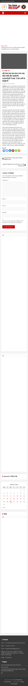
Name (4, 199)
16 (24, 496)
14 (17, 496)
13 (14, 496)
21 (17, 499)
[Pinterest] (13, 150)
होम (2, 673)
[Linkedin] (10, 150)
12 (10, 496)
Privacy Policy (4, 667)
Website (4, 212)
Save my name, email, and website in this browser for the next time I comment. (12, 221)
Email (4, 205)
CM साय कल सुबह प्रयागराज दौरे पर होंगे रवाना (11, 665)
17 (4, 499)
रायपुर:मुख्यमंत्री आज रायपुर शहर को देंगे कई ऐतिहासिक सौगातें (13, 158)
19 (10, 499)
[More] (19, 150)
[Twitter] (7, 150)
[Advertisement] (14, 30)
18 (7, 499)
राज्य (9, 70)
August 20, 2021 (6, 83)
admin (12, 83)
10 (4, 496)
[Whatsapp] (16, 150)
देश (3, 70)
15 (20, 496)
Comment (5, 180)
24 (4, 501)
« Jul (3, 507)
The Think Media (18, 680)
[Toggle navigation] (3, 13)
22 (20, 499)
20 (14, 499)
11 (7, 496)
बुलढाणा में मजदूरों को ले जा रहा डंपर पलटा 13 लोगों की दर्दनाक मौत (13, 165)
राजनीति (5, 70)
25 (7, 501)
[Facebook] (3, 150)
